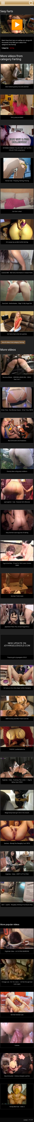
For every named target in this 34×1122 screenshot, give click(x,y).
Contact (25, 1120)
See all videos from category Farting (13, 342)
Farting (12, 48)
